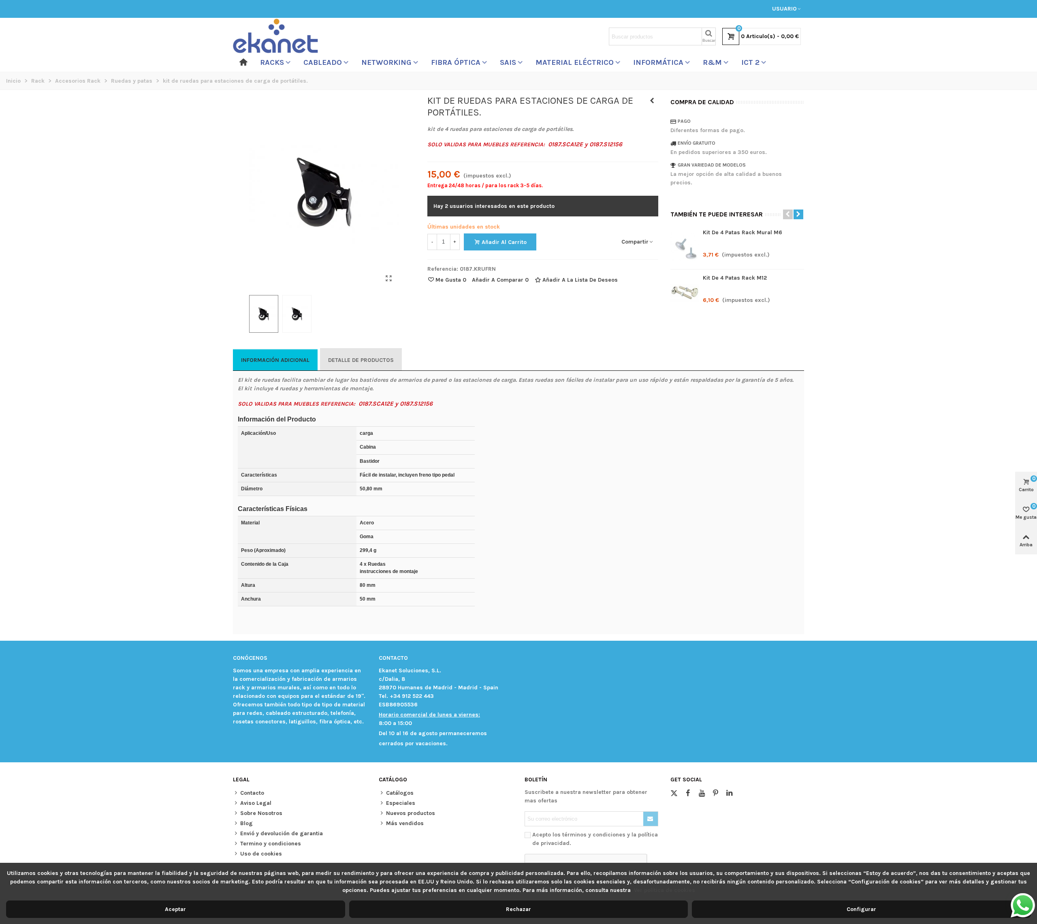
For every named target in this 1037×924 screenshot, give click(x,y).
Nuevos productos (410, 813)
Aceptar (175, 909)
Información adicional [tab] (275, 360)
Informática (658, 62)
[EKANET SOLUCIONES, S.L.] (275, 36)
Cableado (322, 62)
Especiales (400, 803)
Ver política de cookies (664, 890)
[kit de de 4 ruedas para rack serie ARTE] (389, 278)
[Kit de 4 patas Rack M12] (684, 292)
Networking (386, 62)
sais (508, 62)
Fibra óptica (455, 62)
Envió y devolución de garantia (281, 833)
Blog (246, 823)
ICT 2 (750, 62)
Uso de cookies (261, 853)
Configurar (861, 909)
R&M (712, 62)
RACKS (272, 62)
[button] (788, 214)
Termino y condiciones (270, 843)
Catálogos (400, 792)
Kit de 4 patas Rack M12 (735, 277)
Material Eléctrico (575, 62)
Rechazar (518, 909)
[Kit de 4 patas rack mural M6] (652, 101)
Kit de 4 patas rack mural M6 (742, 232)
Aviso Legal (255, 803)
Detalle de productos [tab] (361, 360)
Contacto (252, 792)
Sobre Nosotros (261, 813)
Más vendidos (405, 823)
